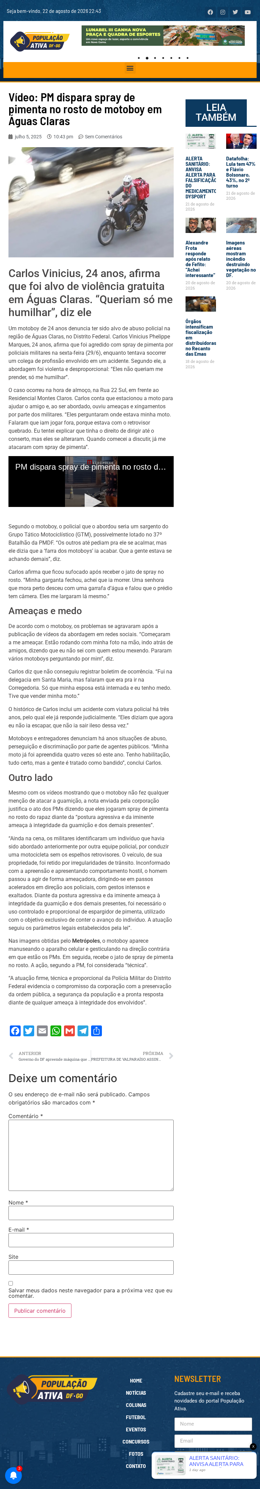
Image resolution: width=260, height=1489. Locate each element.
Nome (18, 1202)
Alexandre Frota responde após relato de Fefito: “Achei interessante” (200, 258)
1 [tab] (138, 58)
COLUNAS (136, 1405)
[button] (130, 68)
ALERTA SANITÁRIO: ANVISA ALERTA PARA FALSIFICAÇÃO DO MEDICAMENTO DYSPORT (201, 177)
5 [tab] (171, 58)
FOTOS (136, 1453)
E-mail (18, 1229)
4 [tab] (163, 58)
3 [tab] (155, 58)
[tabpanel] (163, 35)
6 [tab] (179, 58)
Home (136, 1380)
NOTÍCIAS (136, 1392)
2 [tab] (147, 58)
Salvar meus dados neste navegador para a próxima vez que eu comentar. (90, 1293)
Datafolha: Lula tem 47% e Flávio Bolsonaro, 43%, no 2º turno (241, 172)
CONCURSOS (136, 1441)
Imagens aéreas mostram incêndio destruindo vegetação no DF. (241, 258)
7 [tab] (187, 58)
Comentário (25, 1116)
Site (13, 1256)
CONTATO (136, 1466)
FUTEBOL (136, 1417)
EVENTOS (136, 1429)
